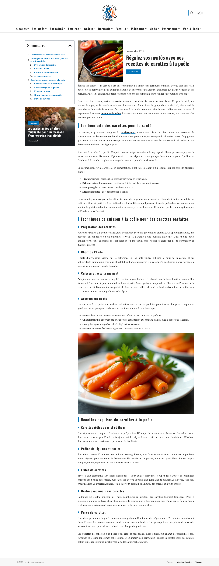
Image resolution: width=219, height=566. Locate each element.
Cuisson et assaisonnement (46, 72)
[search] (191, 13)
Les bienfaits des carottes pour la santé (48, 54)
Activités (134, 71)
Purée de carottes (42, 98)
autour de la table (111, 113)
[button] (70, 45)
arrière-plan (128, 132)
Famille (34, 123)
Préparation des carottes (45, 64)
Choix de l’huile (41, 68)
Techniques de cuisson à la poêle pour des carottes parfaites (49, 59)
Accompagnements (42, 76)
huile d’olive (87, 258)
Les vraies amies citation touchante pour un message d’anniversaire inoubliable (46, 132)
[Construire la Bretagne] (109, 13)
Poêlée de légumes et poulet (46, 87)
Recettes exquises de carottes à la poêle (48, 80)
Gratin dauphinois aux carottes (48, 95)
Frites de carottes (42, 91)
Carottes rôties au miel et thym (48, 83)
